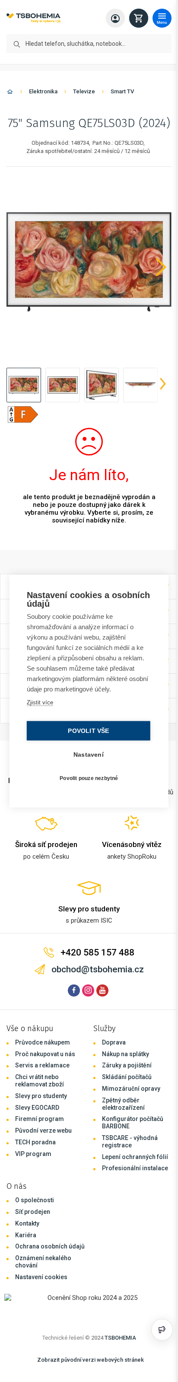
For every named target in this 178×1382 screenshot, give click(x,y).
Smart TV (122, 91)
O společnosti (34, 1200)
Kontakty (27, 1223)
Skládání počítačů (127, 1076)
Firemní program (39, 1118)
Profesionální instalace (135, 1168)
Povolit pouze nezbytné (86, 778)
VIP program (33, 1153)
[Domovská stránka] (9, 93)
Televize (84, 91)
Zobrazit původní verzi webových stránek (90, 1360)
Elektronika (43, 91)
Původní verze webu (43, 1130)
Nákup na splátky (125, 1054)
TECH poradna (35, 1142)
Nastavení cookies (41, 1277)
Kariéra (25, 1235)
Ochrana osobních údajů (50, 1246)
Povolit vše (86, 731)
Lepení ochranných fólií (135, 1156)
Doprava (114, 1042)
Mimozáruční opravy (131, 1088)
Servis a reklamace (42, 1065)
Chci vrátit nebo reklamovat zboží (39, 1080)
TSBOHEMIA (120, 1337)
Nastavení (86, 755)
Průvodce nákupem (42, 1042)
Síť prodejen (32, 1211)
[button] (23, 385)
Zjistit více (39, 702)
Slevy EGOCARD (37, 1107)
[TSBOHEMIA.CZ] (33, 18)
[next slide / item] (163, 385)
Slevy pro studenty (41, 1095)
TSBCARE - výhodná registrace (130, 1141)
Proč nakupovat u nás (45, 1054)
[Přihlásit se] (115, 18)
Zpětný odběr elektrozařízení (123, 1104)
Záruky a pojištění (127, 1065)
